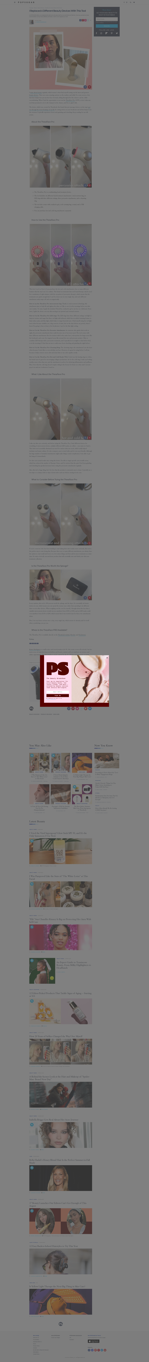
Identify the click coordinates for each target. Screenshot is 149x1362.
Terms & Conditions (51, 699)
